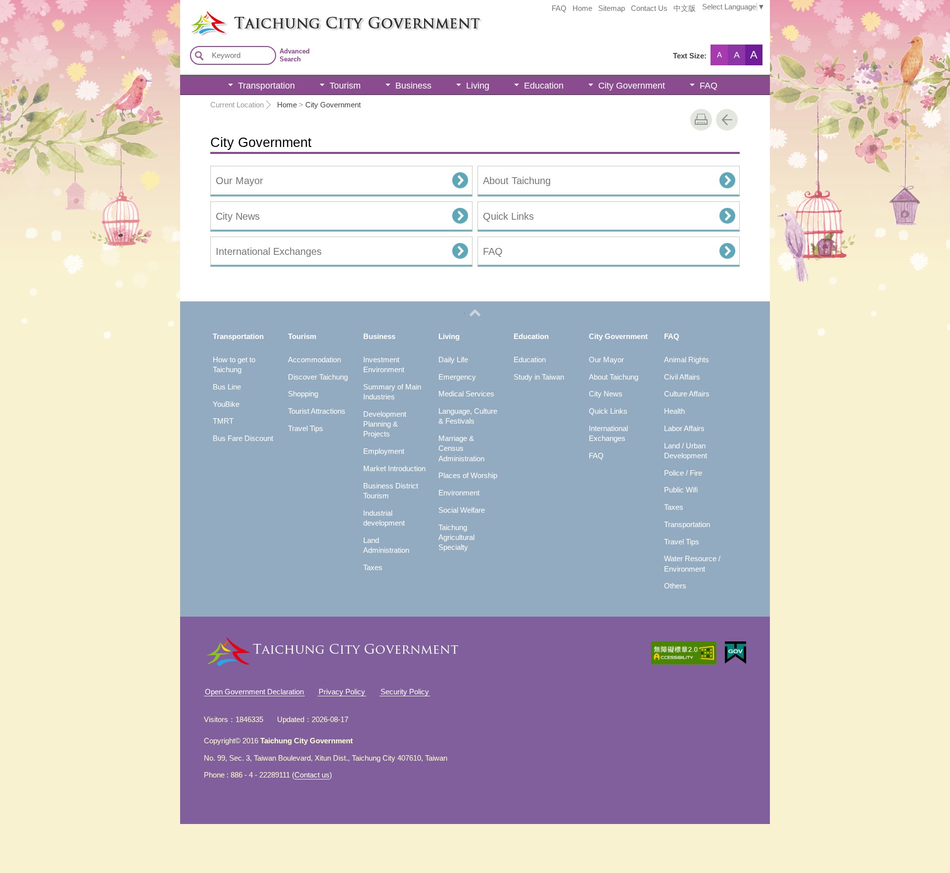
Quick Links (508, 216)
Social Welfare (461, 510)
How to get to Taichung (234, 364)
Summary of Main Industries (392, 392)
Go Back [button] (727, 120)
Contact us (312, 775)
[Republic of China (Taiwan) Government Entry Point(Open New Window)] (735, 652)
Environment (458, 492)
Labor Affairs (684, 428)
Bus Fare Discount (243, 438)
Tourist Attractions (316, 411)
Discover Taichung (318, 377)
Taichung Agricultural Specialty (456, 537)
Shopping (303, 393)
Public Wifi (681, 489)
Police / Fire (683, 473)
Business (413, 86)
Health (674, 411)
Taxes (372, 567)
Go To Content (121, 7)
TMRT (223, 421)
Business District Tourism (390, 491)
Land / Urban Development (685, 450)
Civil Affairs (682, 377)
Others (675, 586)
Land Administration (386, 545)
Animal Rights (686, 359)
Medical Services (466, 393)
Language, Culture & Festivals (467, 416)
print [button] (701, 120)
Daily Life (453, 359)
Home (582, 8)
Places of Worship (467, 475)
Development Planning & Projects (384, 424)
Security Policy (404, 691)
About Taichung (517, 180)
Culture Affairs (687, 393)
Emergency (457, 377)
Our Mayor (239, 180)
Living (477, 86)
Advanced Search (295, 55)
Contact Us (649, 8)
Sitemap (611, 8)
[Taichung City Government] (480, 23)
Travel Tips (305, 428)
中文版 (684, 8)
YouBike (226, 404)
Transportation (266, 86)
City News (238, 216)
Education (544, 86)
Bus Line (227, 387)
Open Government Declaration (254, 691)
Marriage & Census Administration (461, 448)
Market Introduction (394, 468)
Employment (383, 451)
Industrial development (384, 518)
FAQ (559, 8)
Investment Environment (383, 364)
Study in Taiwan (539, 377)
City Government (631, 86)
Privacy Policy (342, 691)
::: (183, 14)
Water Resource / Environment (692, 563)
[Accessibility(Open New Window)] (683, 653)
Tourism (345, 86)
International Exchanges (269, 251)
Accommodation (314, 359)
